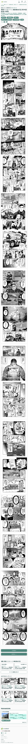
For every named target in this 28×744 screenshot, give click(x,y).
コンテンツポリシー (4, 736)
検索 (19, 2)
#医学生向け (3, 17)
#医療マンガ (16, 17)
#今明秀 (22, 19)
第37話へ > (14, 654)
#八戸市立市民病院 (16, 19)
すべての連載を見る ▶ (14, 672)
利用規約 (2, 739)
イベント (22, 2)
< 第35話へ (14, 650)
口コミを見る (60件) (7, 720)
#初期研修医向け (9, 17)
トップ (2, 4)
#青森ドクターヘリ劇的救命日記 (6, 19)
